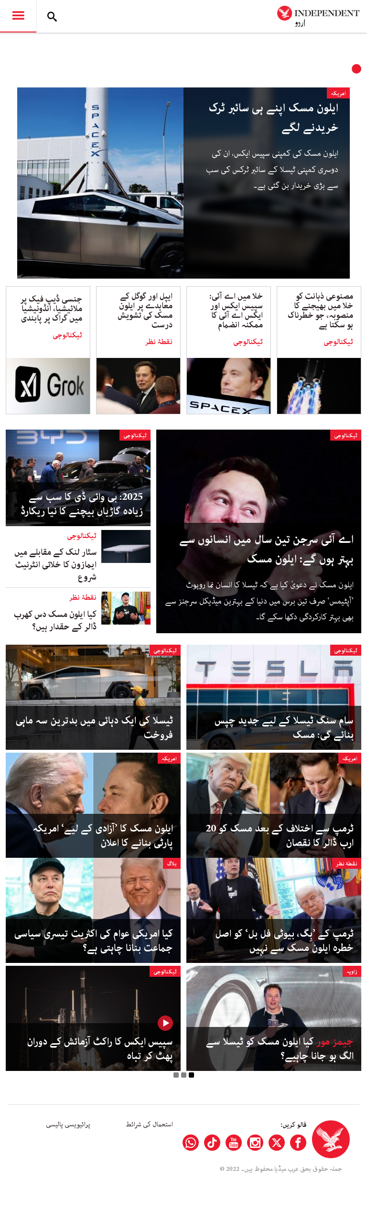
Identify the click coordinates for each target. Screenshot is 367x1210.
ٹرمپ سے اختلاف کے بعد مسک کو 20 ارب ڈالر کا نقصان (279, 835)
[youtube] (234, 1142)
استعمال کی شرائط (149, 1124)
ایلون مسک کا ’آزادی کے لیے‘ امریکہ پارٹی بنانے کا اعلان (102, 835)
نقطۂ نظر (159, 342)
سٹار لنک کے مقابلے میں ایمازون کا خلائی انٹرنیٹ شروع (55, 565)
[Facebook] (298, 1142)
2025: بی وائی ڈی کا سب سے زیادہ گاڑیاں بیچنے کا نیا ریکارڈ (82, 504)
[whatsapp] (191, 1142)
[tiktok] (212, 1142)
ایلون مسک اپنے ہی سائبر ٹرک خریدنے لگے (273, 118)
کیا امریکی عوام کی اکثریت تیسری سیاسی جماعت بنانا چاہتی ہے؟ (93, 941)
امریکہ (338, 93)
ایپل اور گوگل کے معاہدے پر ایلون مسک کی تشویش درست (145, 311)
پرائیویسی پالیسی (68, 1124)
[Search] (52, 16)
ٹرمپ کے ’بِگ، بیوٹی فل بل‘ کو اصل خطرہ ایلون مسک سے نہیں (284, 941)
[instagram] (255, 1142)
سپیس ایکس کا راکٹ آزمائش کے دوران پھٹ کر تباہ (100, 1049)
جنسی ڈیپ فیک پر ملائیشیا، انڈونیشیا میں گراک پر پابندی (51, 308)
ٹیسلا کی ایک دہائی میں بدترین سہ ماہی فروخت (94, 727)
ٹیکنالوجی (338, 342)
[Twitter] (277, 1142)
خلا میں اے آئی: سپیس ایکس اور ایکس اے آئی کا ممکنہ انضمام (236, 311)
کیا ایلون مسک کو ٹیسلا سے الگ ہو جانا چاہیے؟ (280, 1049)
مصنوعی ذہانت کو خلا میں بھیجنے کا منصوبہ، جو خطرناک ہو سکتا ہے (320, 311)
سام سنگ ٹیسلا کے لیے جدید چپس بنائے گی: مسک (284, 727)
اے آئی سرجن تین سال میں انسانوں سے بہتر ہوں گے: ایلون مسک (266, 549)
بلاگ (172, 864)
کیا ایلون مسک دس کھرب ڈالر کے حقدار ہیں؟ (55, 621)
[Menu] (18, 16)
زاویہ (351, 972)
